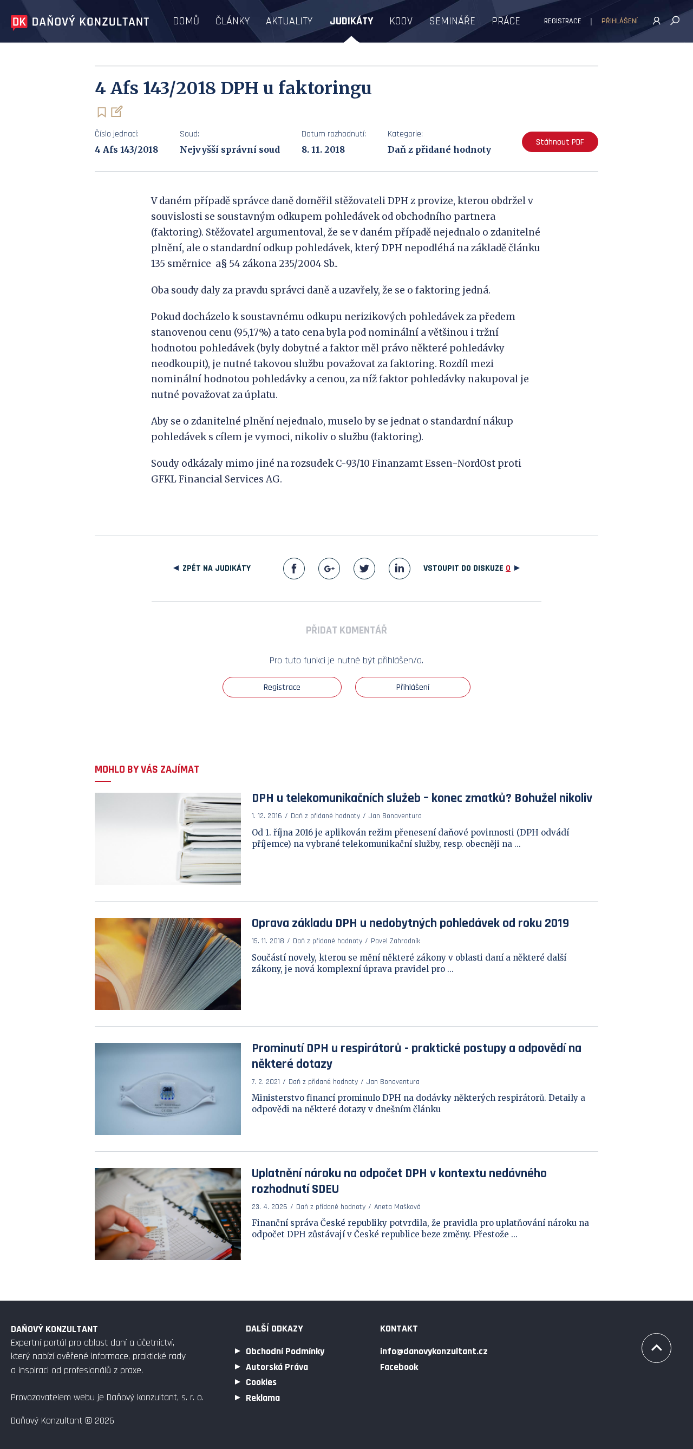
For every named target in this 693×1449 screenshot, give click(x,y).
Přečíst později (101, 112)
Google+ (329, 568)
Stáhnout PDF (560, 142)
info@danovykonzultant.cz (434, 1351)
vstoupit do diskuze (467, 568)
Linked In (399, 568)
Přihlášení (620, 21)
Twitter (364, 568)
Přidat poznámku (116, 111)
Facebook (294, 568)
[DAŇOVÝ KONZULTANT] (80, 23)
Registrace (562, 21)
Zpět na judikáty (216, 568)
